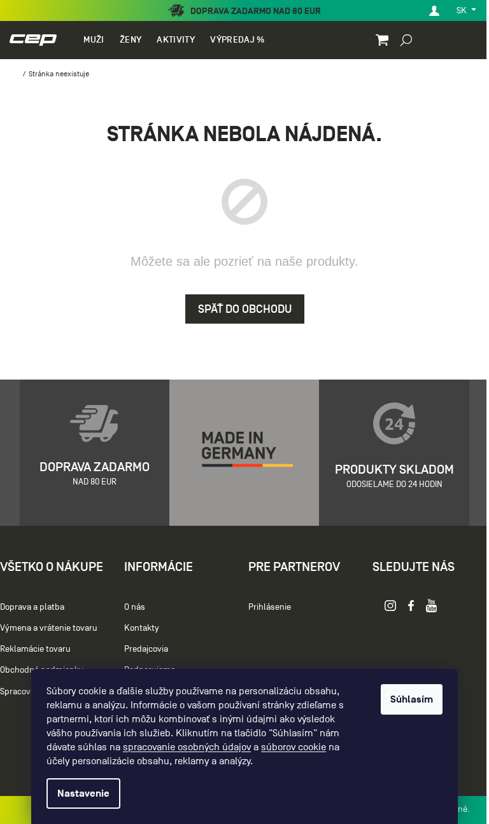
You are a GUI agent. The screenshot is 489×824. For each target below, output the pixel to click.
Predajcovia (146, 649)
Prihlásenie (269, 607)
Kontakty (141, 628)
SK (463, 10)
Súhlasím (411, 699)
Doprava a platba (32, 607)
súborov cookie (293, 747)
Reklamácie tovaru (35, 649)
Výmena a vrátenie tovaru (48, 628)
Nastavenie (83, 793)
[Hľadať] (406, 39)
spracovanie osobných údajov (187, 747)
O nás (134, 607)
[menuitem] (93, 40)
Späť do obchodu (245, 309)
